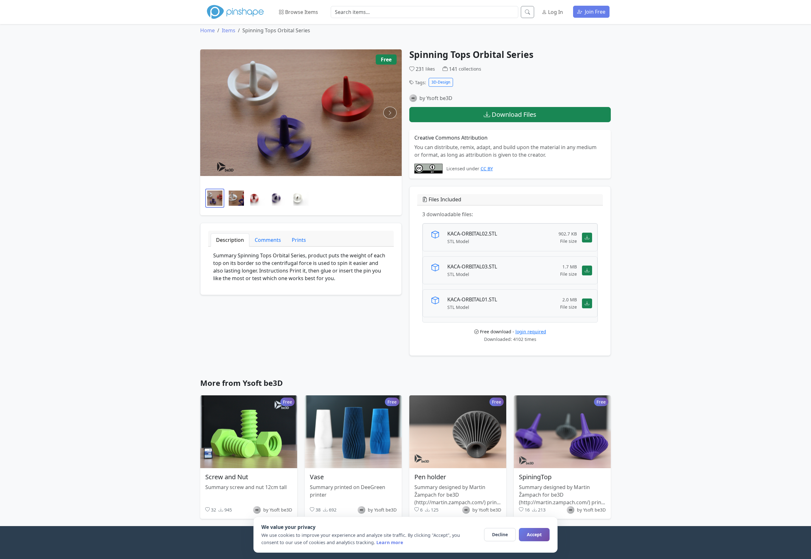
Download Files (513, 114)
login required (530, 332)
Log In (555, 12)
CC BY (487, 169)
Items (228, 30)
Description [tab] (230, 239)
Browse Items (301, 12)
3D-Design (440, 82)
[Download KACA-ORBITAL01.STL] (587, 303)
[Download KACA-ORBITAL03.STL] (587, 270)
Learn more (389, 542)
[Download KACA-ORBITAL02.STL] (587, 237)
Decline (500, 534)
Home (207, 30)
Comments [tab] (268, 239)
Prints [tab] (299, 239)
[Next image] (390, 113)
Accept (534, 534)
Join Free (594, 11)
